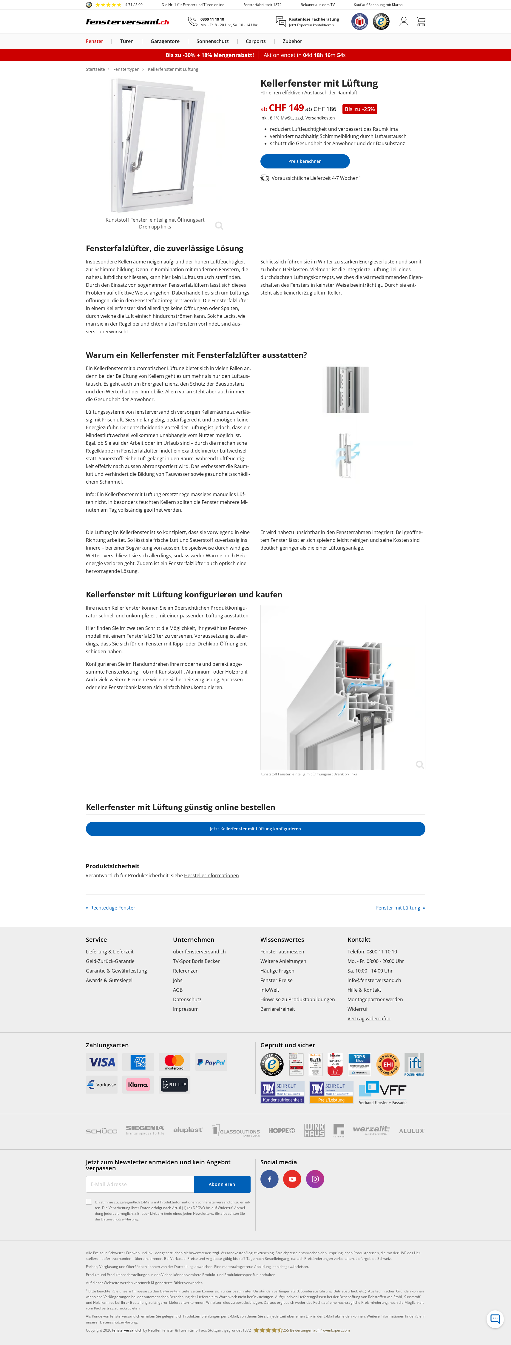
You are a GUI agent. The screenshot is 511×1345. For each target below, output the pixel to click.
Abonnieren (222, 1184)
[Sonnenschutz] (232, 41)
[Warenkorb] (420, 21)
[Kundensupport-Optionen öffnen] (495, 1319)
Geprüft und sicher (287, 1045)
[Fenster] (106, 41)
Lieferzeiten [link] (170, 1291)
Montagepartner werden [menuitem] (375, 999)
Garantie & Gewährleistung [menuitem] (116, 970)
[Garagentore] (183, 41)
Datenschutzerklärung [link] (118, 1322)
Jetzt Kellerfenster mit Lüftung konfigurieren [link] (255, 829)
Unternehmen (193, 940)
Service (96, 940)
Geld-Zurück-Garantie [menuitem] (110, 961)
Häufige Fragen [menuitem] (277, 970)
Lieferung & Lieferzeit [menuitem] (110, 951)
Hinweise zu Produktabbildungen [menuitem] (297, 999)
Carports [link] (256, 41)
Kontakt (359, 940)
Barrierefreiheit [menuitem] (277, 1009)
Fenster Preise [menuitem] (276, 980)
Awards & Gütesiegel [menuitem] (109, 980)
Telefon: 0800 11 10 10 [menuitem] (372, 951)
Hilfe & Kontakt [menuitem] (364, 990)
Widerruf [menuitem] (358, 1009)
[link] (114, 5)
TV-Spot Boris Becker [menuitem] (196, 961)
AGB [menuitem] (178, 990)
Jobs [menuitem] (178, 980)
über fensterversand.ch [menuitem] (199, 951)
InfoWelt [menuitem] (269, 990)
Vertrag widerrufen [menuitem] (369, 1018)
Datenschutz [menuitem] (187, 999)
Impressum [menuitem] (186, 1009)
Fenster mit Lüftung (399, 907)
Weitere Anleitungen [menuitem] (283, 961)
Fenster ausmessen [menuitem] (282, 951)
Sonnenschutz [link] (213, 41)
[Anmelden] (404, 21)
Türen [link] (127, 41)
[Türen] (137, 41)
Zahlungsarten (107, 1045)
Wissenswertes (282, 940)
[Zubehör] (305, 41)
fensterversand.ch (127, 1330)
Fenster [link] (94, 41)
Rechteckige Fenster (112, 907)
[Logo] (127, 21)
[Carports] (269, 41)
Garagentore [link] (165, 41)
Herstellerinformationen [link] (211, 875)
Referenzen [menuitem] (186, 970)
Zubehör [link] (292, 41)
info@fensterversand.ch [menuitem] (374, 980)
